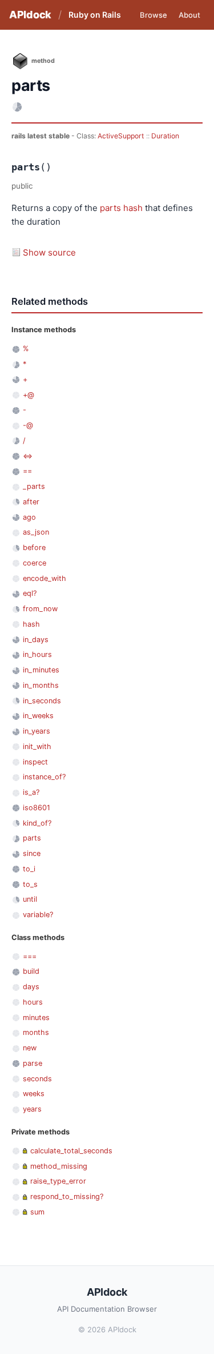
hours (33, 1002)
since (32, 853)
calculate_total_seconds (71, 1150)
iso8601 (36, 807)
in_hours (37, 654)
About (189, 14)
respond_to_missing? (66, 1196)
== (27, 471)
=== (30, 956)
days (31, 986)
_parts (34, 486)
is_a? (31, 792)
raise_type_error (58, 1181)
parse (32, 1063)
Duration (165, 136)
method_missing (58, 1166)
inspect (35, 762)
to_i (29, 869)
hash (133, 207)
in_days (36, 639)
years (32, 1109)
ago (29, 517)
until (30, 899)
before (34, 547)
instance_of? (44, 776)
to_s (30, 884)
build (31, 971)
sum (37, 1212)
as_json (36, 532)
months (36, 1032)
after (31, 501)
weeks (34, 1093)
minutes (36, 1017)
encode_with (44, 578)
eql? (30, 593)
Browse (153, 14)
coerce (34, 563)
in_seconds (42, 700)
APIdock (30, 15)
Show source (49, 252)
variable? (38, 914)
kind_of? (37, 823)
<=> (28, 456)
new (30, 1048)
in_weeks (38, 715)
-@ (28, 425)
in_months (41, 685)
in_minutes (41, 670)
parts (110, 207)
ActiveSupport (121, 136)
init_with (37, 746)
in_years (36, 731)
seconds (37, 1078)
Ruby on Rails (94, 14)
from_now (40, 608)
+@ (28, 395)
